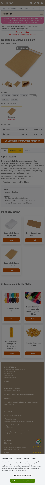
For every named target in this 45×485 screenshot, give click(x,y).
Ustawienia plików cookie (22, 475)
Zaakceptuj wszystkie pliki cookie (22, 481)
